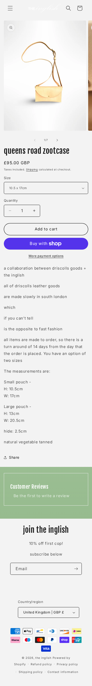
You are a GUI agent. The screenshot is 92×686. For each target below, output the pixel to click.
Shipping (32, 169)
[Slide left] (34, 140)
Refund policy (41, 664)
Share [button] (14, 457)
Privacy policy (67, 664)
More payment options (46, 256)
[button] (10, 8)
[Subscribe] (76, 569)
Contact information (63, 672)
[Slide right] (57, 140)
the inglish (43, 658)
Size (7, 178)
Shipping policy (31, 672)
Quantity (11, 200)
